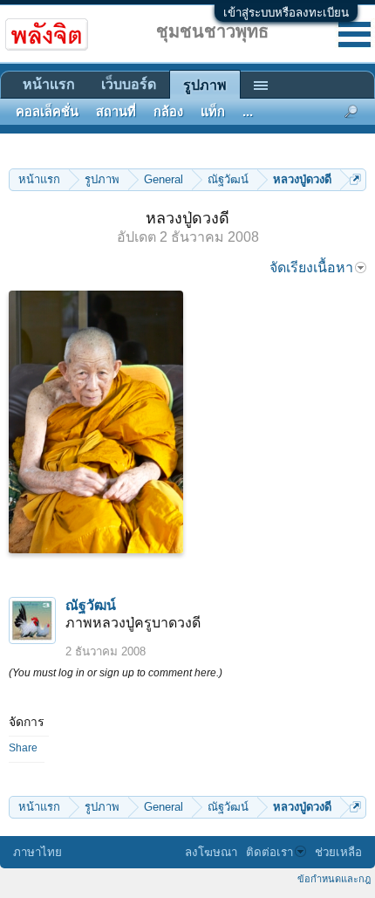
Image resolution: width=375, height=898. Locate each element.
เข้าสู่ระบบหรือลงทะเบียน (286, 12)
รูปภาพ (205, 85)
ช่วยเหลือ (338, 852)
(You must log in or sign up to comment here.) (115, 673)
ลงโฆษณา (211, 852)
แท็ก (213, 112)
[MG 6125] (96, 422)
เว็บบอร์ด (128, 84)
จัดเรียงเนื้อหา (311, 267)
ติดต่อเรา (269, 852)
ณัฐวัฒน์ (90, 605)
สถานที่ (116, 112)
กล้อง (168, 112)
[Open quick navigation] (355, 179)
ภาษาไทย (37, 852)
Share (23, 748)
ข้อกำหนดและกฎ (334, 879)
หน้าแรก (49, 84)
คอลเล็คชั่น (47, 112)
